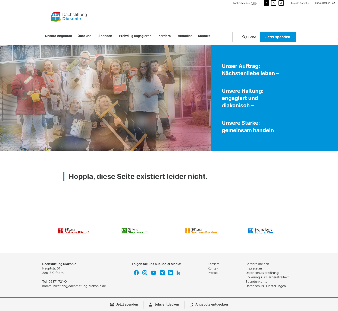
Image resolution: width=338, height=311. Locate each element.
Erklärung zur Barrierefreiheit (267, 277)
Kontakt (204, 36)
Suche (251, 37)
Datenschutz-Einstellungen (266, 286)
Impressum (254, 268)
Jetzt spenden (277, 37)
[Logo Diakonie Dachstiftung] (68, 18)
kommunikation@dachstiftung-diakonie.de (74, 286)
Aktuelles (185, 36)
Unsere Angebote (58, 36)
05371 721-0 (57, 281)
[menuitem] (58, 36)
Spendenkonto (257, 281)
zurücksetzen (323, 2)
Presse (213, 273)
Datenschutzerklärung (262, 273)
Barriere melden (257, 264)
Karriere (164, 36)
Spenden (105, 36)
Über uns (84, 36)
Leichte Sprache (300, 3)
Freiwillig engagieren (135, 36)
